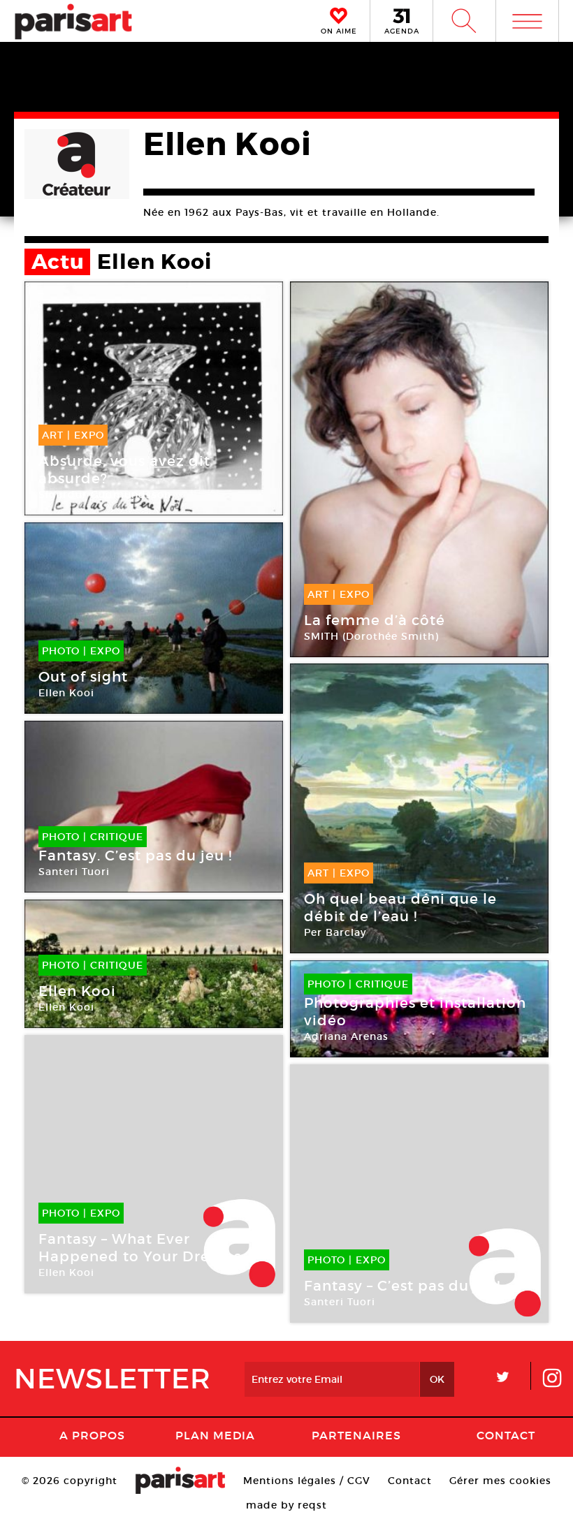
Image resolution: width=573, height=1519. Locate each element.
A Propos (92, 1435)
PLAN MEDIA (215, 1435)
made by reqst (286, 1505)
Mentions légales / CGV (306, 1480)
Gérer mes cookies (500, 1480)
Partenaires (356, 1435)
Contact (506, 1435)
